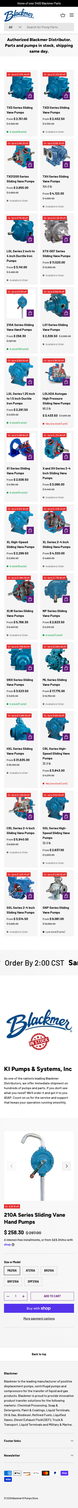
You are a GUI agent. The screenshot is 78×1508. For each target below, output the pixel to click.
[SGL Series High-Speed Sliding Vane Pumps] (57, 807)
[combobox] (39, 27)
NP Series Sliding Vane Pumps (55, 613)
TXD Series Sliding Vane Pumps (20, 110)
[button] (62, 15)
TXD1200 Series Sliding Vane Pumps (20, 178)
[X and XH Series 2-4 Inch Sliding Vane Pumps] (57, 447)
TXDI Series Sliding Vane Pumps (56, 110)
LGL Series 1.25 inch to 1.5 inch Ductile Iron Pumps (21, 398)
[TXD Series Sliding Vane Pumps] (21, 86)
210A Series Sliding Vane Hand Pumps (20, 327)
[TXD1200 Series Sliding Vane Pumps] (21, 155)
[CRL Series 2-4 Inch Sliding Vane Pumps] (21, 807)
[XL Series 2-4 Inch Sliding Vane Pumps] (57, 521)
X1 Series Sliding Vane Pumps (18, 470)
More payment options (39, 1318)
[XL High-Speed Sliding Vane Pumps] (21, 521)
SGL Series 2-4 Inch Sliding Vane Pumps (21, 910)
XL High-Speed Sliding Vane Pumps (20, 544)
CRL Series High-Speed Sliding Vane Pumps (56, 753)
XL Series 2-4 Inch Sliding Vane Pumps (56, 544)
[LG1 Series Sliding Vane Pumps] (57, 304)
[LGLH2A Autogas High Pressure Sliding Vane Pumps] (57, 372)
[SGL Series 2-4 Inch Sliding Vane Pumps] (21, 886)
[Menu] (71, 15)
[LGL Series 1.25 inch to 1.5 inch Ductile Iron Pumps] (21, 372)
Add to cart (52, 1296)
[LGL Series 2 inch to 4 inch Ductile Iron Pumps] (21, 230)
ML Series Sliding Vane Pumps (55, 682)
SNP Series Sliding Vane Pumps (56, 910)
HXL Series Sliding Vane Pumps (20, 751)
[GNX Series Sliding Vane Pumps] (21, 658)
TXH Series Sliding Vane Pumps (56, 178)
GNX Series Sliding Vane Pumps (20, 682)
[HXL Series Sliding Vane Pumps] (21, 727)
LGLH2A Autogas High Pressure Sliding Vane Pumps (56, 398)
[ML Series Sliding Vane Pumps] (57, 658)
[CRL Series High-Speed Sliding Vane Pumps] (57, 727)
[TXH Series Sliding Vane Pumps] (57, 155)
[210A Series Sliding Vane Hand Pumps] (21, 304)
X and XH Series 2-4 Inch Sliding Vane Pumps (57, 473)
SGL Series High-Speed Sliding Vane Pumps (56, 832)
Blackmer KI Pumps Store (25, 1498)
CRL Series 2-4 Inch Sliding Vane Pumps (21, 830)
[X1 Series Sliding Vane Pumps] (21, 447)
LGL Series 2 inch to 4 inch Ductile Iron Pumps (21, 255)
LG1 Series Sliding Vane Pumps (55, 327)
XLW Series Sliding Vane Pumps (20, 613)
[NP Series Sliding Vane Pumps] (57, 590)
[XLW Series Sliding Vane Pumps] (21, 590)
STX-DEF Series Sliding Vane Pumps (56, 253)
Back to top (39, 1354)
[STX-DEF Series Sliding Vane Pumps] (57, 230)
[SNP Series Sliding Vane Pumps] (57, 886)
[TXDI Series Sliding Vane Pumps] (57, 86)
